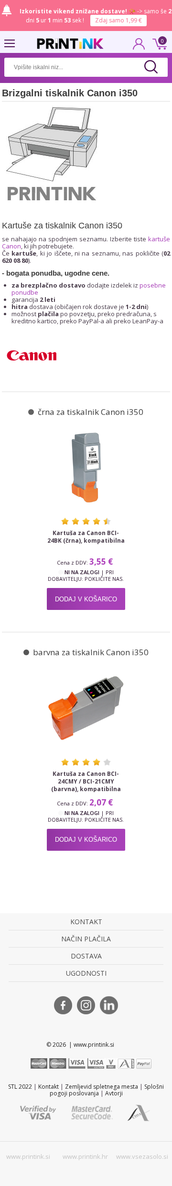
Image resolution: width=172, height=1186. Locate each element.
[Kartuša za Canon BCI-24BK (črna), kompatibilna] (86, 468)
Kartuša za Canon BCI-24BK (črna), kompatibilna (86, 537)
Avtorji (114, 1093)
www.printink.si (28, 1156)
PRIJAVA (139, 46)
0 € (158, 42)
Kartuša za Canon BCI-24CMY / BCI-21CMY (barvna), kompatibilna (86, 781)
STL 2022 (20, 1087)
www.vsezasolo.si (142, 1156)
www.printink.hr (85, 1156)
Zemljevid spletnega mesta (101, 1087)
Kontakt (48, 1087)
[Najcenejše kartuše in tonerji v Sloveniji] (70, 43)
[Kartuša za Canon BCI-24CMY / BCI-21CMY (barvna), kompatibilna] (86, 708)
